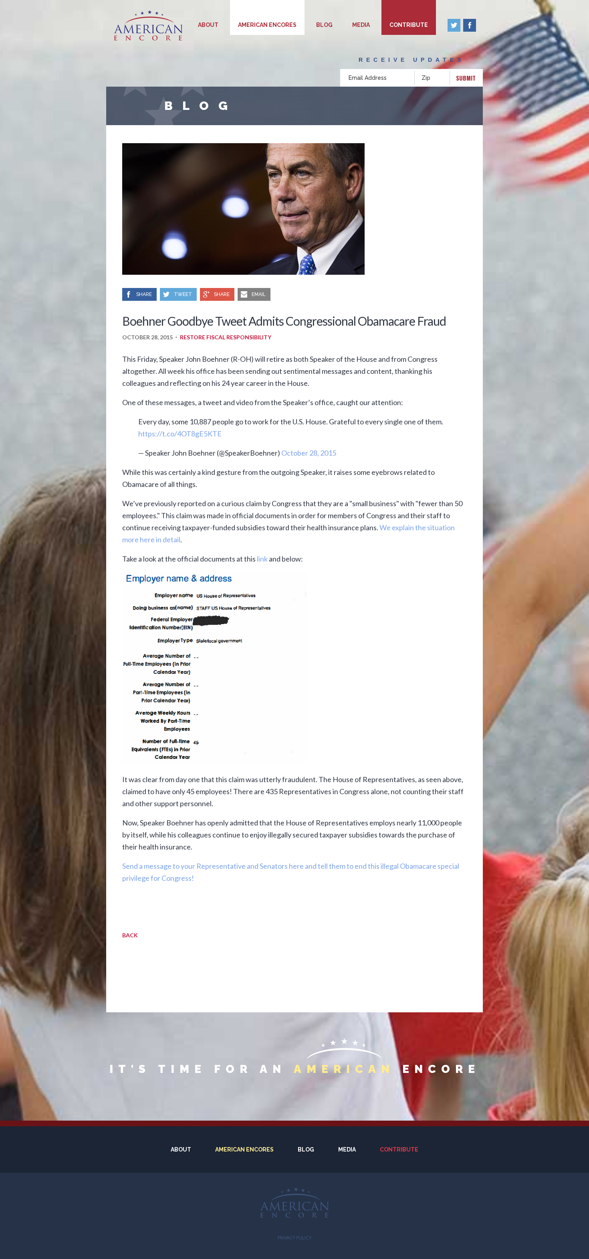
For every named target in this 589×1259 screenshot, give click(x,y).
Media (361, 25)
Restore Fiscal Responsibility (225, 337)
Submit (466, 77)
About (208, 25)
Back (130, 935)
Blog (324, 25)
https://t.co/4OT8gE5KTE (180, 433)
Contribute (408, 25)
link (262, 558)
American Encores (267, 25)
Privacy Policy (295, 1237)
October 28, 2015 (308, 452)
